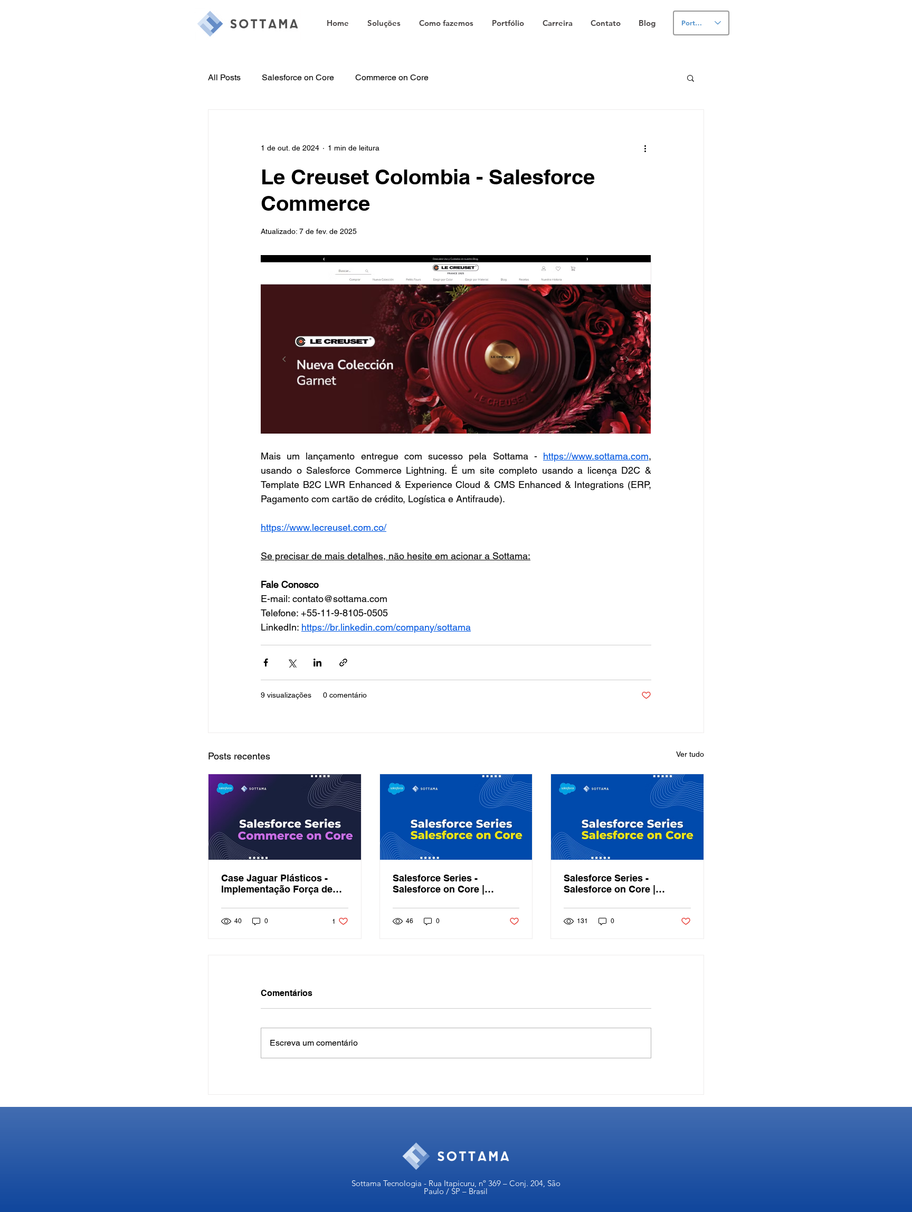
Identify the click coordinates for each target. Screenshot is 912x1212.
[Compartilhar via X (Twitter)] (292, 662)
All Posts (224, 77)
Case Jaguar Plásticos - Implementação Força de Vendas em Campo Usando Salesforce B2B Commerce (282, 883)
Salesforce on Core (298, 77)
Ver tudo (690, 754)
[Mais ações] (645, 148)
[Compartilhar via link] (343, 662)
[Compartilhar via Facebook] (266, 662)
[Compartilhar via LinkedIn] (317, 662)
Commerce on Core (392, 77)
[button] (384, 23)
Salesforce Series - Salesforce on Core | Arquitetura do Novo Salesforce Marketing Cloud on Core (626, 883)
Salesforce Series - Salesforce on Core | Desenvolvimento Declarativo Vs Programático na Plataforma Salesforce (456, 883)
